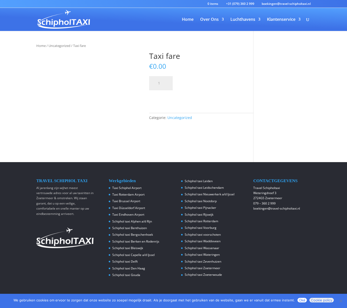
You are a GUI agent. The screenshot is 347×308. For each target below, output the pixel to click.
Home (188, 20)
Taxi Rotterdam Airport (128, 194)
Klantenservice (281, 20)
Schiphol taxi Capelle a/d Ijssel (133, 255)
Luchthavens (242, 20)
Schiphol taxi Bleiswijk (127, 248)
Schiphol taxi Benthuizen (129, 228)
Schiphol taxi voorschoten (203, 234)
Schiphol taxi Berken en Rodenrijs (135, 241)
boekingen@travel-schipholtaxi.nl (276, 208)
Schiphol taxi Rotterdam (201, 221)
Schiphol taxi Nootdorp (201, 201)
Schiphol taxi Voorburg (200, 228)
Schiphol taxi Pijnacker (200, 208)
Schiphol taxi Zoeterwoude (203, 274)
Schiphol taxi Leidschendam (204, 187)
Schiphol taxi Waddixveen (202, 241)
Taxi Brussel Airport (126, 201)
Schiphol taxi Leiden (199, 181)
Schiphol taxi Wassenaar (202, 248)
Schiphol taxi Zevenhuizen (203, 261)
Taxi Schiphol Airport (126, 188)
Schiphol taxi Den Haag (128, 268)
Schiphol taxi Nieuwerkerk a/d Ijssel (209, 194)
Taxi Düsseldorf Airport (128, 208)
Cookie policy (321, 300)
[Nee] (340, 300)
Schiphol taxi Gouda (126, 275)
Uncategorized (59, 45)
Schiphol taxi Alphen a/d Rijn (132, 221)
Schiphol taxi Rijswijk (199, 214)
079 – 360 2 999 (264, 203)
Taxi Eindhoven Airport (128, 214)
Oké (302, 300)
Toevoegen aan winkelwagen (188, 96)
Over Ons (209, 20)
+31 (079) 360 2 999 (240, 4)
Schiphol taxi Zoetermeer (202, 268)
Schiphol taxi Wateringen (202, 254)
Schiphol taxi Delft (125, 261)
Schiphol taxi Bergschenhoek (132, 234)
